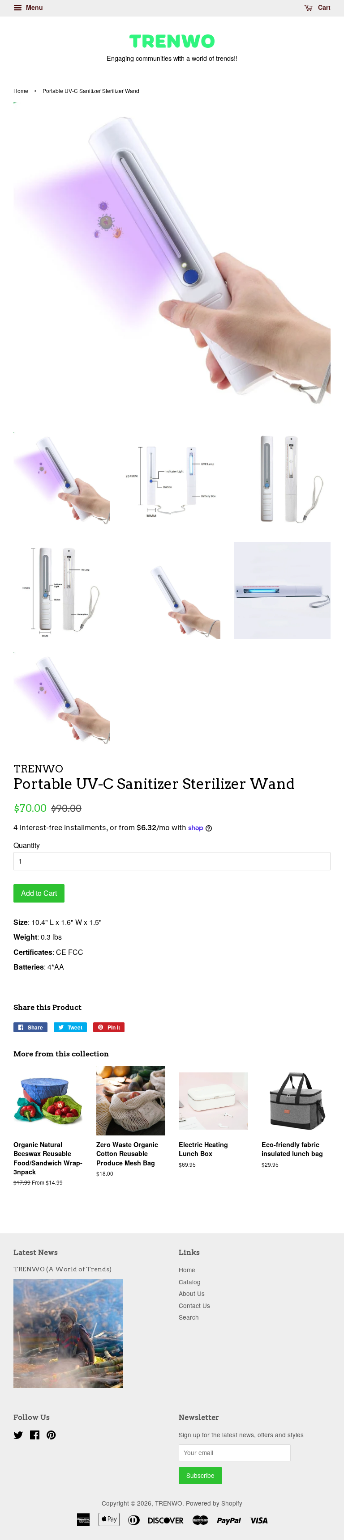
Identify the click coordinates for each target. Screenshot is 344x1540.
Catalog (190, 1281)
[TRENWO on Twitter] (18, 1436)
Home (20, 90)
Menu (33, 7)
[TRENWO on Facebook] (35, 1436)
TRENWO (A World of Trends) (62, 1269)
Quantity (26, 845)
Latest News (35, 1252)
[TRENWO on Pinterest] (51, 1436)
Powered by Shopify (214, 1502)
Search (189, 1316)
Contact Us (194, 1305)
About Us (192, 1293)
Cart (323, 7)
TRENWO (168, 1502)
